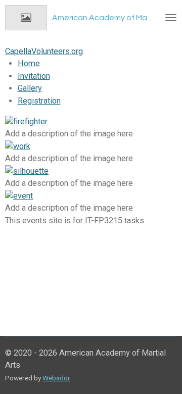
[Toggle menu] (171, 17)
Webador (56, 378)
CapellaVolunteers (44, 51)
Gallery (30, 88)
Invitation (34, 76)
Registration (39, 101)
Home (29, 63)
